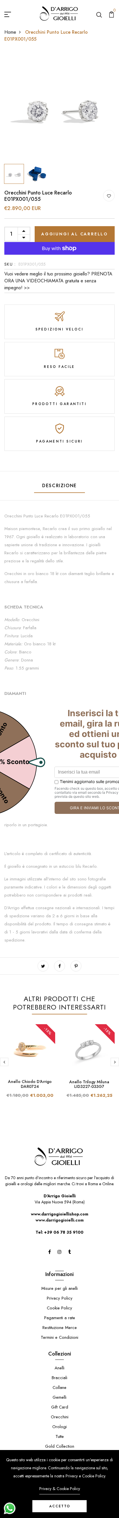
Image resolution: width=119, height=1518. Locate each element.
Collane (59, 1387)
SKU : (10, 264)
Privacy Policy (59, 1298)
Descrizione (59, 485)
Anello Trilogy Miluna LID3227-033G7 (89, 1084)
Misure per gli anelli (59, 1288)
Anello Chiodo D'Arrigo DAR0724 (30, 1084)
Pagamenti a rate (59, 1318)
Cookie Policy (59, 1308)
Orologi (59, 1427)
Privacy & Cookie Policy (59, 1488)
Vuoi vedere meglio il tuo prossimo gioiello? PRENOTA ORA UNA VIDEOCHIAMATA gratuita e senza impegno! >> (58, 281)
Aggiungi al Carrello (74, 234)
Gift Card (59, 1407)
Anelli (59, 1368)
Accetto (59, 1506)
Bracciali (59, 1378)
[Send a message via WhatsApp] (9, 1508)
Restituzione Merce (59, 1327)
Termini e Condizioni (59, 1337)
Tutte (59, 1436)
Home (10, 32)
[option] (59, 106)
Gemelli (59, 1397)
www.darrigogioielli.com (60, 1220)
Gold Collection (59, 1446)
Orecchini (59, 1417)
